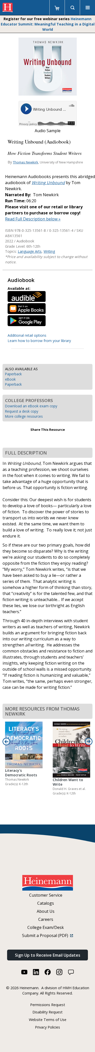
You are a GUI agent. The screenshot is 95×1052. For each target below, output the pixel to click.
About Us (45, 911)
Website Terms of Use (47, 1019)
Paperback (13, 374)
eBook (10, 379)
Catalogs (45, 903)
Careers (45, 919)
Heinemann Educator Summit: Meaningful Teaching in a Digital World (47, 24)
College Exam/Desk (45, 927)
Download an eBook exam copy (31, 406)
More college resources (24, 416)
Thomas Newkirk (25, 162)
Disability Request (47, 1012)
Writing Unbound (48, 182)
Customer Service (45, 895)
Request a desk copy (21, 411)
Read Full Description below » (33, 219)
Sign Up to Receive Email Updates (47, 955)
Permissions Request (47, 1004)
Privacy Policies (47, 1027)
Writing (49, 251)
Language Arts (30, 251)
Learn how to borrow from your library (39, 340)
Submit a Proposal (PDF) (46, 935)
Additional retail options (27, 335)
